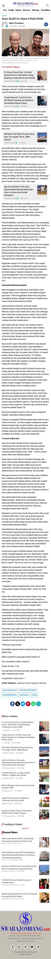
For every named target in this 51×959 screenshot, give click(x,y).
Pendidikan (45, 10)
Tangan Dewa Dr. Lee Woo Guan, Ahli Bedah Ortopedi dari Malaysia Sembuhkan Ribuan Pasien (18, 100)
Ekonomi (26, 10)
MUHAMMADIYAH (10, 695)
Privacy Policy (29, 941)
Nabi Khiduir (24, 695)
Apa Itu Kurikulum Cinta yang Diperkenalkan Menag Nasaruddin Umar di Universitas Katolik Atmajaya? (18, 191)
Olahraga (35, 10)
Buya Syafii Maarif (10, 690)
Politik (11, 10)
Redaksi (12, 936)
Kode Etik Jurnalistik (13, 938)
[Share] (46, 24)
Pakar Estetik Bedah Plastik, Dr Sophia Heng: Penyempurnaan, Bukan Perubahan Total (18, 839)
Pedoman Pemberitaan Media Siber (28, 936)
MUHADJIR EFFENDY (28, 690)
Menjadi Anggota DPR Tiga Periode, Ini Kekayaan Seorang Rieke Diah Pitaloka (19, 895)
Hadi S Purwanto (16, 23)
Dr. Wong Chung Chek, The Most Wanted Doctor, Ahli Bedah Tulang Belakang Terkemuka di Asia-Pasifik (19, 75)
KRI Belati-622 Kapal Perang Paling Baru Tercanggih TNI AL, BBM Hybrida (19, 137)
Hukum (18, 10)
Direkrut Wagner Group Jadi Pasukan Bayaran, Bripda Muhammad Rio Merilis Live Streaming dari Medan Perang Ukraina (18, 855)
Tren (5, 10)
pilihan (34, 695)
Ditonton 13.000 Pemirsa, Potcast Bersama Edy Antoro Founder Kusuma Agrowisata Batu (19, 867)
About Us (39, 938)
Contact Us (20, 941)
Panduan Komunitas (28, 938)
